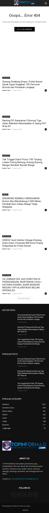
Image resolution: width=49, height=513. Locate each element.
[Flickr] (24, 495)
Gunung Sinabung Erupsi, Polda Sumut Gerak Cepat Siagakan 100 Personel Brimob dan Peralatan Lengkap (22, 84)
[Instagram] (30, 495)
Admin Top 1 (6, 90)
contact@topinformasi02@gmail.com (25, 479)
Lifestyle (5, 194)
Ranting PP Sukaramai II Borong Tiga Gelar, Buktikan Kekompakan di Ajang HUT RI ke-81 (24, 123)
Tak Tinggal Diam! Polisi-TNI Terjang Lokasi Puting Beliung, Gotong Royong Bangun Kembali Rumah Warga (22, 162)
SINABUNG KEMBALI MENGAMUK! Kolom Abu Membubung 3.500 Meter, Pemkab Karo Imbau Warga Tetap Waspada (21, 202)
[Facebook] (19, 495)
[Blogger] (13, 495)
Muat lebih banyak (24, 298)
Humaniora (6, 78)
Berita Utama (6, 236)
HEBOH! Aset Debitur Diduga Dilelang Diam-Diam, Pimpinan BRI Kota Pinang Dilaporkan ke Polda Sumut (22, 243)
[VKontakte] (36, 495)
